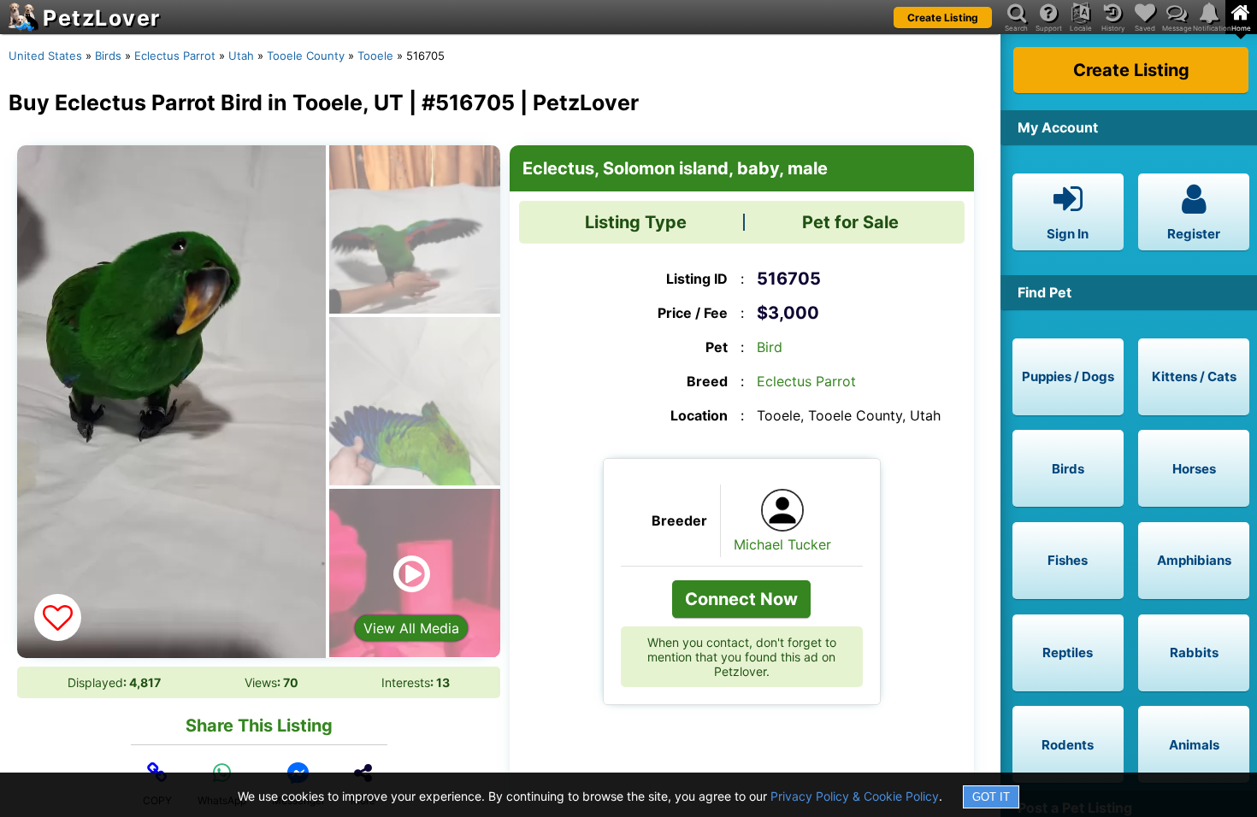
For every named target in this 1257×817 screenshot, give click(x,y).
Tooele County (306, 55)
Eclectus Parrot (174, 55)
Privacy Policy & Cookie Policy (854, 796)
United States (45, 55)
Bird (769, 347)
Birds (108, 55)
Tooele (375, 55)
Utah (241, 55)
